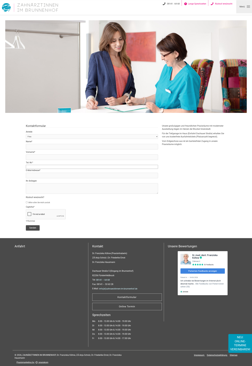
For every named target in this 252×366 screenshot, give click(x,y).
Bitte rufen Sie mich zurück (39, 202)
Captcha (30, 207)
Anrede (29, 132)
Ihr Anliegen (31, 181)
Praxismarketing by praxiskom (32, 362)
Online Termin (127, 306)
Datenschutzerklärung (217, 355)
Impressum (199, 355)
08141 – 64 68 (103, 280)
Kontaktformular (126, 297)
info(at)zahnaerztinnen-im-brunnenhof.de (118, 288)
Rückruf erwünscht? (35, 197)
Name (29, 141)
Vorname (30, 152)
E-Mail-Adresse (33, 170)
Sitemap (233, 355)
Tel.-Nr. (29, 162)
